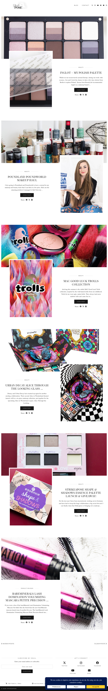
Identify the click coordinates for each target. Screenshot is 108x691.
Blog (76, 5)
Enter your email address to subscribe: (27, 661)
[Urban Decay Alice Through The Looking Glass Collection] (54, 350)
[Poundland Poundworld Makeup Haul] (54, 142)
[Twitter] (92, 5)
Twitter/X (14, 683)
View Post (81, 90)
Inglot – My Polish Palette (81, 72)
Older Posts (100, 643)
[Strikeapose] (18, 5)
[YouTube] (98, 5)
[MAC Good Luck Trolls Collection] (54, 246)
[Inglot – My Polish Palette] (54, 37)
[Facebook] (101, 5)
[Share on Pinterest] (86, 94)
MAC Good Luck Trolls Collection (81, 282)
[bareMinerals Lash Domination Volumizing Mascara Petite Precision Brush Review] (54, 558)
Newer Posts (8, 643)
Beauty (81, 67)
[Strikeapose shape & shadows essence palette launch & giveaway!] (54, 454)
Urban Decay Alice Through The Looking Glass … (27, 386)
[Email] (103, 5)
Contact (85, 5)
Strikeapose (12, 688)
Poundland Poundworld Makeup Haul (27, 178)
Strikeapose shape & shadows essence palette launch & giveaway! (81, 493)
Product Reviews (27, 588)
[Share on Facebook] (80, 94)
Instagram (41, 683)
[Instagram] (95, 5)
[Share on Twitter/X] (83, 94)
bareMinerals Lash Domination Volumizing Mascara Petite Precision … (27, 597)
